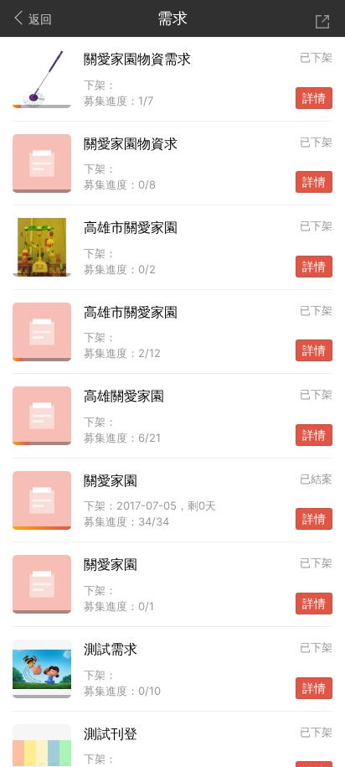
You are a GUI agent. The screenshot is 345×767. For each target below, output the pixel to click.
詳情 (314, 98)
